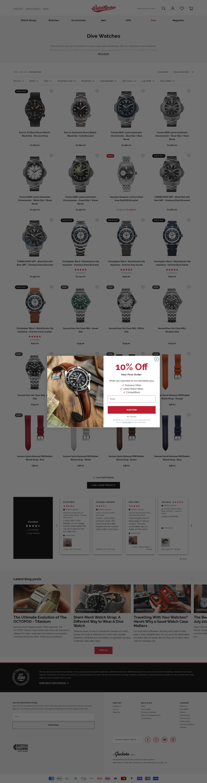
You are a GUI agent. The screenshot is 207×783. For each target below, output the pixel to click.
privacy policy (127, 422)
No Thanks (131, 417)
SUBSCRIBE (131, 410)
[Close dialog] (156, 359)
